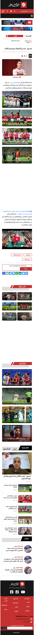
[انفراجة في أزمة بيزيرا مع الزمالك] (17, 396)
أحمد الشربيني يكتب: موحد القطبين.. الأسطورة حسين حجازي (14, 549)
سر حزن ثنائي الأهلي (24, 421)
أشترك (4, 628)
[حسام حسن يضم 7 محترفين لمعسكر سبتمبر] (17, 377)
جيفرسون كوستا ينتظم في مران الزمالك (10, 318)
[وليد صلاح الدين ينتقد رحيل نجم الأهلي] (17, 118)
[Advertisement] (17, 185)
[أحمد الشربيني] (28, 549)
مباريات (27, 610)
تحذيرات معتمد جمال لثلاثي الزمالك (17, 106)
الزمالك (28, 255)
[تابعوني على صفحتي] (17, 29)
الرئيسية (28, 36)
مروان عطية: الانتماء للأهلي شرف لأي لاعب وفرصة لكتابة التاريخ (18, 439)
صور (5, 609)
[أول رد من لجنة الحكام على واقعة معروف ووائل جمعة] (25, 520)
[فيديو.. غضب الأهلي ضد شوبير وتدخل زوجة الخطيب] (17, 463)
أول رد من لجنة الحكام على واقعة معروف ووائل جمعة (10, 519)
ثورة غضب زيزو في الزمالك (10, 297)
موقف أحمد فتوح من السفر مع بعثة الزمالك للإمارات (25, 297)
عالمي (16, 607)
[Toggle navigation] (32, 16)
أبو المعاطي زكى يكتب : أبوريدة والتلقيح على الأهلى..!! (14, 571)
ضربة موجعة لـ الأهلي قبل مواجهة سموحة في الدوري (17, 161)
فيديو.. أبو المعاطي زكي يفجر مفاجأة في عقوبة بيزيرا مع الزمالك (11, 529)
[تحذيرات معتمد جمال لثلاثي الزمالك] (17, 99)
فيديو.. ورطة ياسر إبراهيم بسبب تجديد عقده (10, 496)
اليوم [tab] (15, 449)
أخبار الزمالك (16, 255)
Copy (25, 268)
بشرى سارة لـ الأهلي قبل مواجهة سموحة (17, 143)
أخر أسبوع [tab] (6, 449)
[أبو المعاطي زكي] (28, 570)
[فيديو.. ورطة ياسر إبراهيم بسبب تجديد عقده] (25, 499)
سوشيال (15, 603)
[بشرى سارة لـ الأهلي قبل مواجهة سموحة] (17, 136)
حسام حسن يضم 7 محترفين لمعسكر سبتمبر (18, 384)
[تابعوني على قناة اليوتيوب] (17, 22)
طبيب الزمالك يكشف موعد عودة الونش (10, 308)
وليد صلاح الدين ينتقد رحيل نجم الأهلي (17, 124)
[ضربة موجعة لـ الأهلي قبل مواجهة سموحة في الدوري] (17, 155)
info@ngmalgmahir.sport (23, 619)
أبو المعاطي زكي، (15, 82)
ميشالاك (27, 259)
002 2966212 (26, 622)
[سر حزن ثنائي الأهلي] (17, 414)
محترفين (15, 598)
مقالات (26, 538)
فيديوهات (4, 605)
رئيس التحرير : (26, 11)
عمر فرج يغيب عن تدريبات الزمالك (25, 318)
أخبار (15, 36)
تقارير (27, 606)
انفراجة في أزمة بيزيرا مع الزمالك (21, 402)
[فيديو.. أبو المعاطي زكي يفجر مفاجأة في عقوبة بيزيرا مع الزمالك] (25, 531)
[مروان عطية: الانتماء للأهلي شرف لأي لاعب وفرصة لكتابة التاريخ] (17, 433)
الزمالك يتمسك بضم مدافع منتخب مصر (25, 308)
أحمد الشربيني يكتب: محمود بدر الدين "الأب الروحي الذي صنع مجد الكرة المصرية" (13, 560)
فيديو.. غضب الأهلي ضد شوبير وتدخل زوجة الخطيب (17, 477)
